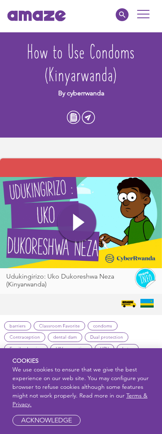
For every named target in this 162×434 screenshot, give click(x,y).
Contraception (25, 337)
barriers (18, 326)
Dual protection (106, 337)
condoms (102, 326)
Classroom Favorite (59, 326)
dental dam (65, 337)
